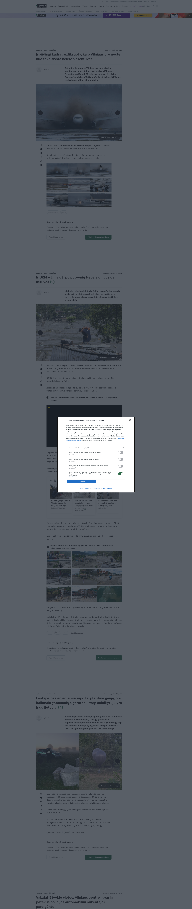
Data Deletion (84, 488)
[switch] (120, 452)
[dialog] (96, 454)
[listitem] (96, 448)
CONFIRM (81, 481)
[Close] (130, 421)
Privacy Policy (107, 488)
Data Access (96, 488)
